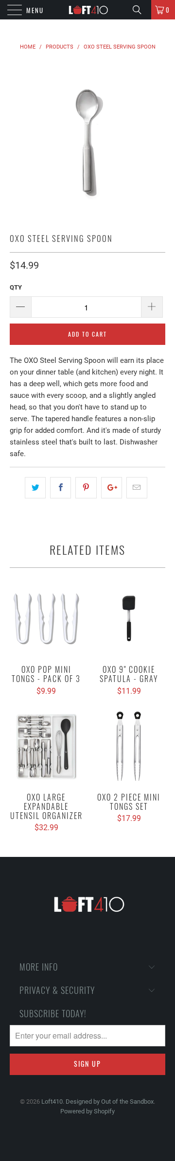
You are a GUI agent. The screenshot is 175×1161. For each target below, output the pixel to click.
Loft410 (52, 1101)
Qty (16, 287)
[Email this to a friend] (136, 487)
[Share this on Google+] (111, 487)
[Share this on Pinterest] (85, 487)
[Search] (140, 9)
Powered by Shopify (87, 1111)
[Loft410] (87, 9)
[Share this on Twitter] (35, 487)
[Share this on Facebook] (60, 487)
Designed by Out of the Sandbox (110, 1101)
